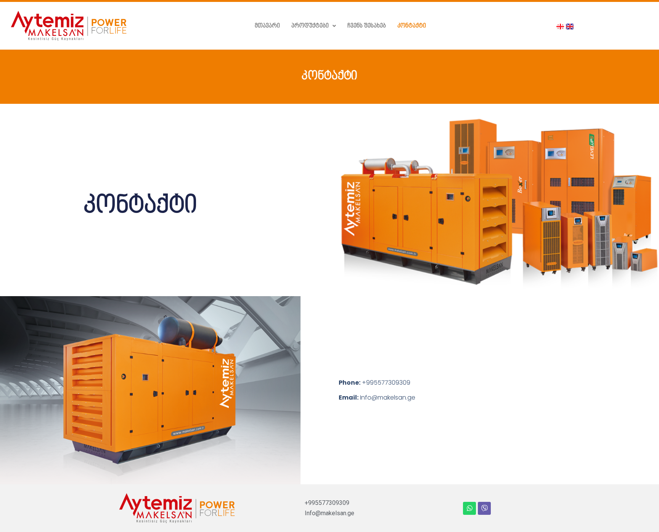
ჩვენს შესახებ (366, 26)
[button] (314, 26)
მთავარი (267, 26)
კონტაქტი (411, 26)
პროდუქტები (310, 26)
